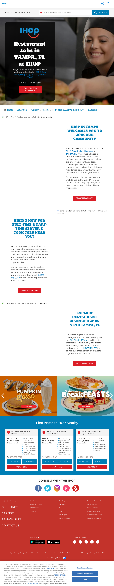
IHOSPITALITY (90, 348)
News (60, 508)
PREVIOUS (3, 396)
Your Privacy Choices (54, 558)
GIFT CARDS (10, 507)
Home (10, 110)
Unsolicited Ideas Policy (63, 553)
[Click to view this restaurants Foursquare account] (66, 488)
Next (111, 396)
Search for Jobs (84, 198)
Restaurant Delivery (36, 504)
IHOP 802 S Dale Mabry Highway (68, 110)
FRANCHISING (11, 519)
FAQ (60, 511)
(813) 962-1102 (51, 457)
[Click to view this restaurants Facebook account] (38, 488)
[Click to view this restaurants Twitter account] (47, 488)
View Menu (21, 467)
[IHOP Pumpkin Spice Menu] (28, 395)
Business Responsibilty (94, 515)
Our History (62, 504)
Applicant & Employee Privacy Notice (86, 553)
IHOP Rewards (35, 508)
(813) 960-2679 (86, 457)
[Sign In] (103, 3)
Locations (22, 110)
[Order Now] (108, 3)
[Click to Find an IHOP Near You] (41, 12)
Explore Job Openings (30, 89)
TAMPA (46, 110)
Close (85, 579)
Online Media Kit (92, 508)
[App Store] (53, 542)
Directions (14, 462)
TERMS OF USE (50, 568)
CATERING (9, 501)
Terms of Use (30, 553)
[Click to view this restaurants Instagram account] (57, 488)
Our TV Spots (63, 515)
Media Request (92, 504)
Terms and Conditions (45, 553)
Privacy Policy (19, 553)
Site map (105, 553)
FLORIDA (35, 110)
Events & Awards (64, 518)
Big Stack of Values (79, 340)
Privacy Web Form (93, 511)
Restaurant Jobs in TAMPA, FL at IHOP (30, 54)
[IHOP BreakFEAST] (85, 395)
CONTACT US (10, 525)
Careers (92, 110)
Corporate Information (94, 501)
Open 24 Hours (17, 434)
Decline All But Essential (85, 573)
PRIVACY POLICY (32, 584)
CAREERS (8, 513)
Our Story (62, 501)
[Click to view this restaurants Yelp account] (75, 488)
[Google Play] (37, 542)
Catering (29, 461)
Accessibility (7, 553)
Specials (33, 511)
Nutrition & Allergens (94, 518)
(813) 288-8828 (16, 457)
